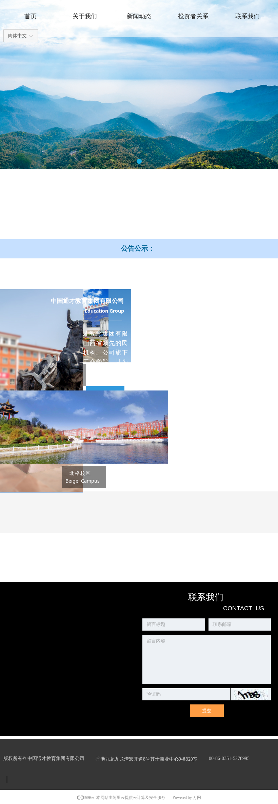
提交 (207, 710)
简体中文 (17, 35)
